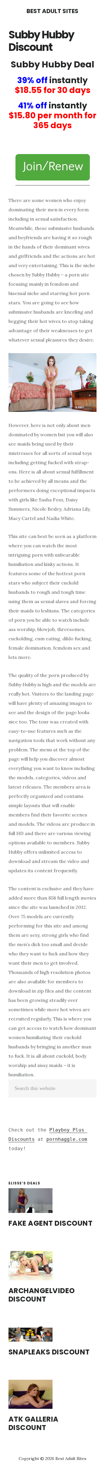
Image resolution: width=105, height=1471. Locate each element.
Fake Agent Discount (50, 1223)
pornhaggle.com (66, 1139)
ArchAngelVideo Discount (41, 1295)
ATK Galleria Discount (33, 1423)
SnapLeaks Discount (49, 1352)
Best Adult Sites (52, 11)
